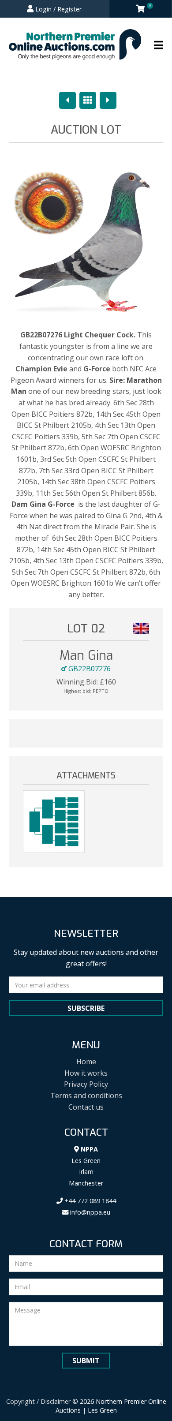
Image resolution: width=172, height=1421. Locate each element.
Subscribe (86, 1008)
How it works (86, 1073)
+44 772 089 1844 (89, 1201)
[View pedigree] (54, 821)
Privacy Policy (86, 1084)
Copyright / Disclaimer (38, 1401)
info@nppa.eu (89, 1212)
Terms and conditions (86, 1095)
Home (86, 1061)
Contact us (86, 1107)
